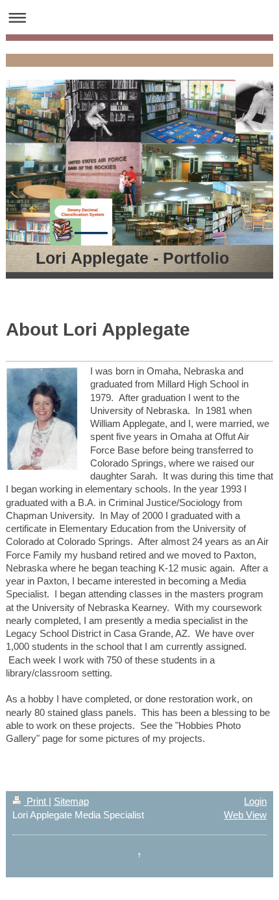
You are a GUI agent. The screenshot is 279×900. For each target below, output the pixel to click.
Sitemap (71, 801)
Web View (245, 814)
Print (36, 801)
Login (255, 801)
